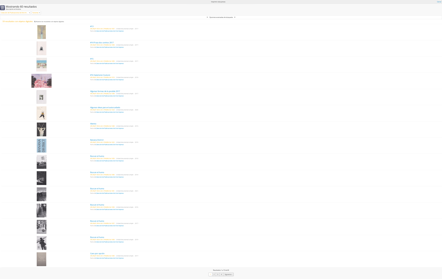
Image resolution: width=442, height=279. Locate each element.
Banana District (97, 140)
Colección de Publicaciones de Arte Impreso (110, 31)
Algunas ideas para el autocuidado (105, 107)
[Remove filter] (29, 13)
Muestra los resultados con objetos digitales (49, 22)
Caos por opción (97, 253)
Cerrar (439, 2)
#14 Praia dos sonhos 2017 (102, 42)
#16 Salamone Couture (100, 75)
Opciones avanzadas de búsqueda (221, 17)
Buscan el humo (97, 156)
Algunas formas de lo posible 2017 (105, 91)
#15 (91, 59)
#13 (91, 26)
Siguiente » (228, 274)
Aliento (93, 123)
